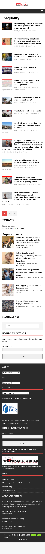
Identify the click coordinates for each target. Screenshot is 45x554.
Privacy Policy (7, 487)
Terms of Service (8, 490)
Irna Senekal (32, 87)
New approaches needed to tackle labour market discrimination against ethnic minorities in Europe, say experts (21, 197)
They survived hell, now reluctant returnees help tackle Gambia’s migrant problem (28, 179)
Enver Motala (20, 89)
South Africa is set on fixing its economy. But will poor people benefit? (27, 125)
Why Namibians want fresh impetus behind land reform (26, 161)
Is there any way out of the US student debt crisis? (27, 99)
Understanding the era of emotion (25, 68)
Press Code (23, 423)
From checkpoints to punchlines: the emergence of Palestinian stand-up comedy (28, 25)
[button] (41, 11)
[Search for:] (22, 326)
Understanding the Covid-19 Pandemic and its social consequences (26, 82)
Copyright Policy (8, 479)
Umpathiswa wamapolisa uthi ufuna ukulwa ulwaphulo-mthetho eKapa (29, 272)
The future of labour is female (27, 111)
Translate (20, 228)
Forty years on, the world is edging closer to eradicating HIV (28, 55)
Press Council (31, 421)
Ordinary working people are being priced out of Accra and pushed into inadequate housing (28, 41)
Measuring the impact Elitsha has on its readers (19, 483)
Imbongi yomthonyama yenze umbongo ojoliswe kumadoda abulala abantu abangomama (28, 240)
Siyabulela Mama (7, 89)
